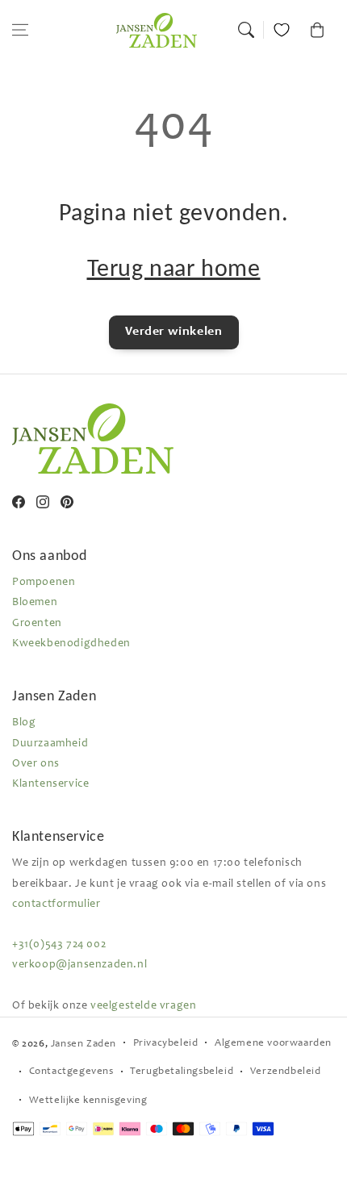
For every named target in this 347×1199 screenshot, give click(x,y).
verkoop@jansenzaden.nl (79, 965)
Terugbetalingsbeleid (181, 1072)
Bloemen (34, 602)
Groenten (37, 623)
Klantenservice (50, 784)
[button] (20, 30)
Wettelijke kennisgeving (88, 1101)
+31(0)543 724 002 (59, 944)
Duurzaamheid (50, 744)
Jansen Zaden (83, 1044)
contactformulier (56, 904)
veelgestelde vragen (143, 1006)
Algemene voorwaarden (273, 1043)
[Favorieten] (281, 30)
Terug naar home (174, 267)
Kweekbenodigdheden (71, 644)
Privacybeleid (166, 1043)
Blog (24, 723)
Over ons (36, 764)
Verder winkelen (174, 331)
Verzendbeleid (285, 1072)
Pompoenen (43, 582)
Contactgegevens (71, 1072)
